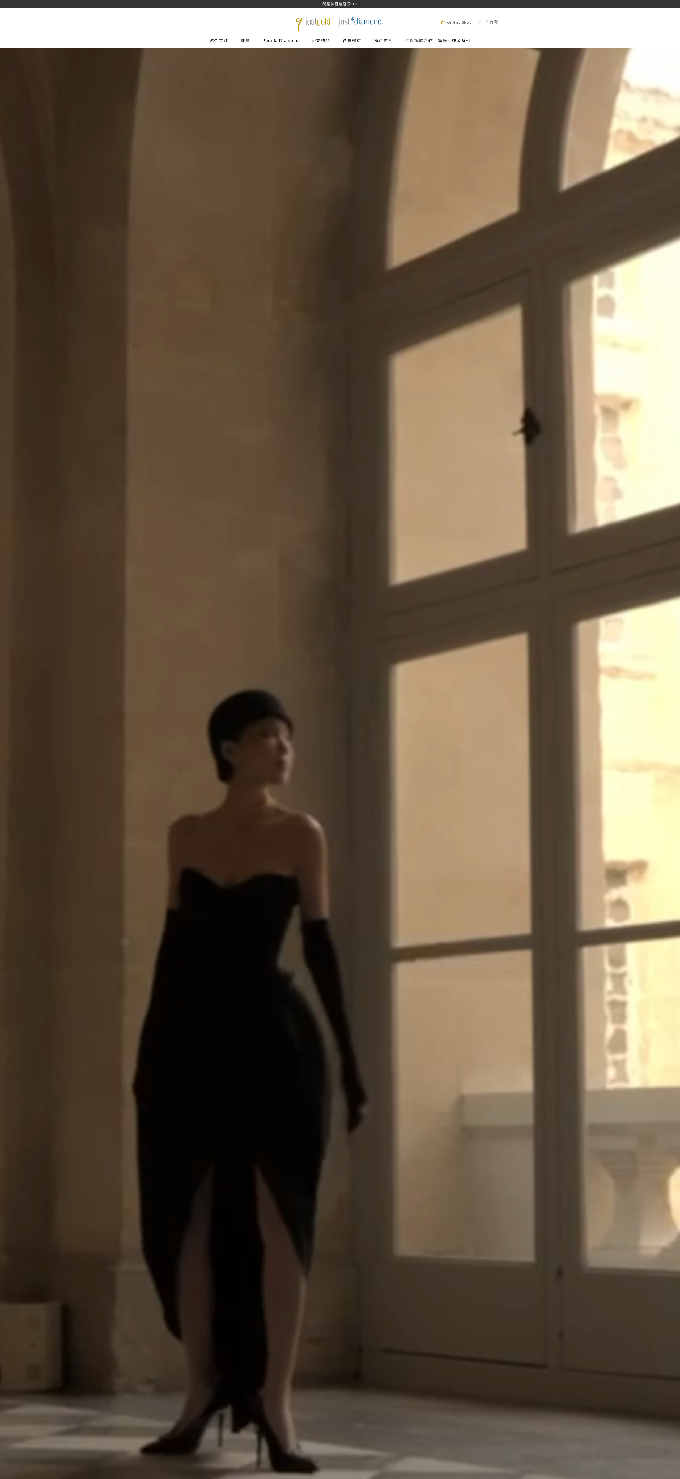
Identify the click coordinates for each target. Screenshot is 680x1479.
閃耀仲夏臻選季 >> (340, 4)
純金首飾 (219, 40)
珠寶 (245, 40)
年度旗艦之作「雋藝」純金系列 (437, 40)
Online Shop (459, 22)
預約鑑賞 (383, 40)
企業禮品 (321, 40)
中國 (492, 37)
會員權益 (352, 40)
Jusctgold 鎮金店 (340, 24)
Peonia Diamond (280, 40)
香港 (492, 31)
